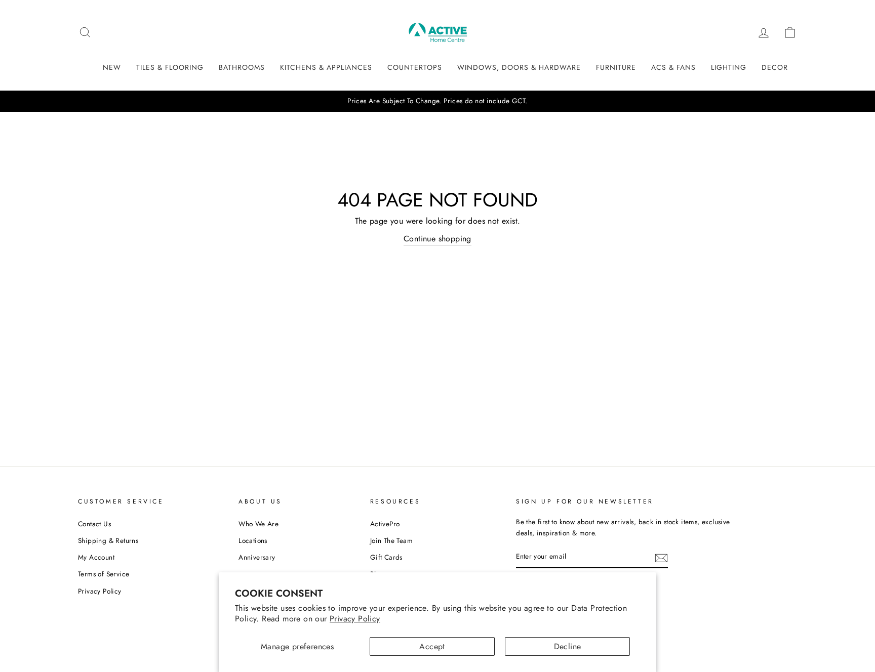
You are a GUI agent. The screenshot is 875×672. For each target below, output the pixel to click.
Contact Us (94, 524)
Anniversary (256, 557)
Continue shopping (437, 238)
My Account (96, 557)
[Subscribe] (661, 557)
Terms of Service (103, 574)
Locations (252, 540)
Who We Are (258, 524)
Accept (432, 646)
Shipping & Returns (108, 540)
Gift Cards (386, 557)
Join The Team (391, 540)
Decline (567, 646)
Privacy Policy (355, 618)
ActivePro (385, 524)
